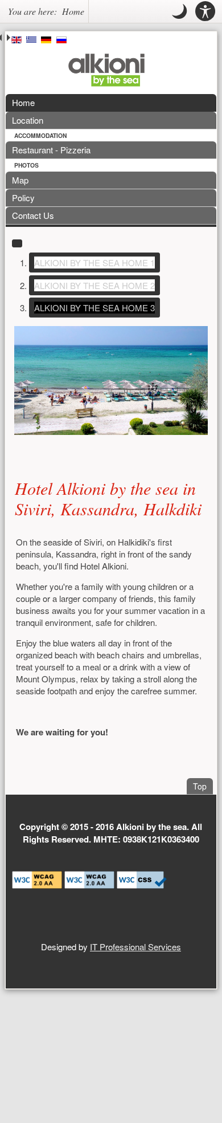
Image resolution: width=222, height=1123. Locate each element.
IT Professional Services (135, 947)
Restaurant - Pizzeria (51, 150)
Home (23, 102)
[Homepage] (106, 70)
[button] (179, 11)
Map (20, 180)
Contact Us (33, 215)
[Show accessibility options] (205, 11)
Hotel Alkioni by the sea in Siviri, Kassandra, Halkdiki (108, 498)
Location (27, 120)
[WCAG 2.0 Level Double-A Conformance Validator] (89, 878)
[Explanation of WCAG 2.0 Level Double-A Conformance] (37, 878)
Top (203, 786)
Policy (23, 198)
